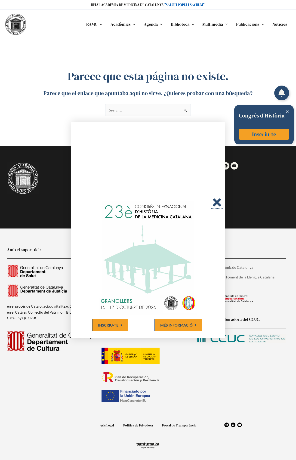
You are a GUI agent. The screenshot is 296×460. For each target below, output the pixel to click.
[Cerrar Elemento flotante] (287, 111)
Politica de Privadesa (138, 425)
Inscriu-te (264, 134)
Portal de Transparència (179, 425)
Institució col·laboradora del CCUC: (228, 319)
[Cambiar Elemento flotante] (281, 93)
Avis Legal (107, 425)
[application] (99, 24)
